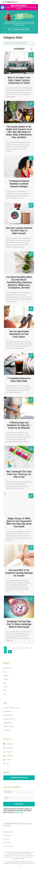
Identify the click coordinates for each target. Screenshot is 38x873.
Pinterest (9, 756)
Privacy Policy (7, 842)
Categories (19, 49)
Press (5, 690)
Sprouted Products (9, 719)
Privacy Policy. (18, 812)
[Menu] (33, 2)
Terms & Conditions (8, 846)
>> (10, 651)
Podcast (5, 675)
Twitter (9, 760)
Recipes (5, 679)
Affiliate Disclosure (8, 832)
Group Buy (6, 730)
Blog (4, 672)
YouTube (9, 752)
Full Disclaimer (7, 835)
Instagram (10, 748)
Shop (4, 683)
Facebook (10, 744)
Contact (5, 687)
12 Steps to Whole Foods (11, 708)
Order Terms (6, 839)
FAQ (4, 694)
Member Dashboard (19, 778)
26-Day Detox (7, 711)
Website (6, 663)
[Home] (10, 2)
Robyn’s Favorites (8, 726)
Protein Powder (8, 715)
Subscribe (19, 804)
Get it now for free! (19, 29)
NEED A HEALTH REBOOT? (19, 7)
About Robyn (7, 668)
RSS (8, 763)
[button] (2, 7)
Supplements (7, 723)
